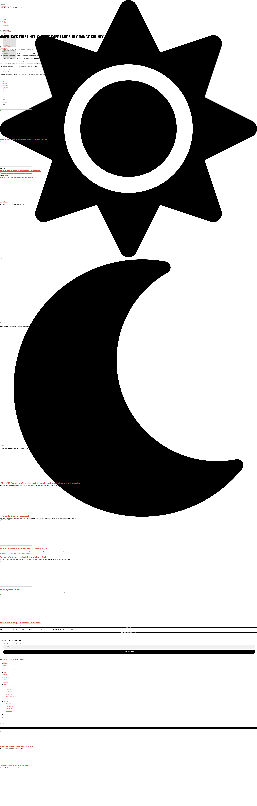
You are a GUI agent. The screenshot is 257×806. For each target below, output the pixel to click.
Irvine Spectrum (7, 100)
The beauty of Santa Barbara (10, 589)
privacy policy (13, 643)
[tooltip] (5, 80)
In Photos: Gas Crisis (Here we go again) (14, 516)
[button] (14, 669)
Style (4, 104)
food (4, 97)
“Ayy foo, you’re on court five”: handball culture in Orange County (23, 557)
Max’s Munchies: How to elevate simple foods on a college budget (23, 139)
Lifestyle (2, 31)
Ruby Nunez (7, 46)
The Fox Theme (9, 659)
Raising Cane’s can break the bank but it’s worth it (18, 177)
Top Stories (8, 31)
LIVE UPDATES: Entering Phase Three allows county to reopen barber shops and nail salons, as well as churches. (40, 483)
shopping (5, 102)
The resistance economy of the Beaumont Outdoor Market (20, 170)
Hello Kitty (6, 99)
